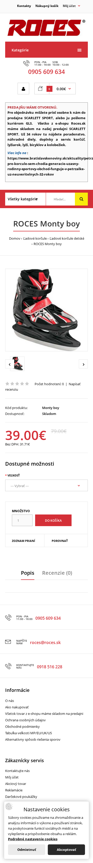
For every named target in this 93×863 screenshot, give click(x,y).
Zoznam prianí (23, 541)
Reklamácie (13, 790)
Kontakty (24, 6)
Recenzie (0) (57, 572)
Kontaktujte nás (17, 770)
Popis (27, 572)
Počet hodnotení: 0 (49, 384)
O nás (9, 700)
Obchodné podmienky (22, 726)
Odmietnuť (26, 849)
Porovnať (60, 541)
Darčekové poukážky (21, 796)
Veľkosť (13, 475)
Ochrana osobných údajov (25, 720)
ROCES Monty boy (48, 243)
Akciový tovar (15, 783)
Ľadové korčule (35, 238)
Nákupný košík (46, 6)
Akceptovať (66, 849)
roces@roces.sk (45, 642)
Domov (14, 238)
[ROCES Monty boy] (46, 310)
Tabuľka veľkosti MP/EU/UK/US (28, 733)
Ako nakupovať (17, 707)
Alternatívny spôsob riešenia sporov (32, 739)
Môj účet (12, 777)
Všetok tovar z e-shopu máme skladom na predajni (44, 713)
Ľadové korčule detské (67, 238)
